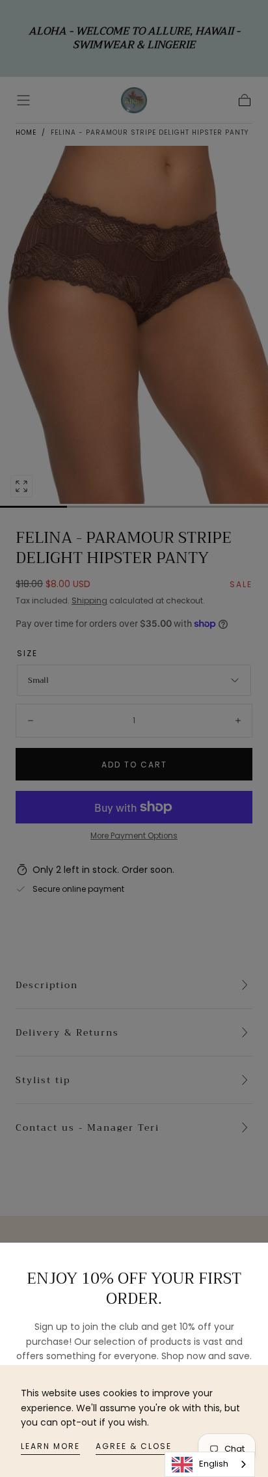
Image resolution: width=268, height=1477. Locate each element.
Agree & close (134, 1446)
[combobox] (210, 1464)
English (213, 1463)
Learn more (50, 1446)
